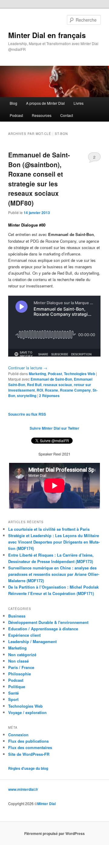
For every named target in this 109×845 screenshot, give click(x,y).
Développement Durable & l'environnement (48, 622)
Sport (13, 699)
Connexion (18, 735)
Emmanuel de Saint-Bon (51, 379)
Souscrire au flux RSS (27, 414)
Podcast (16, 115)
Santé (13, 693)
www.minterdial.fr (23, 789)
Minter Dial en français (47, 35)
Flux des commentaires (30, 747)
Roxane (51, 390)
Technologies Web (79, 373)
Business (16, 616)
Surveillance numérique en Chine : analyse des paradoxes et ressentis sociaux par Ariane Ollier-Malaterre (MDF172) (53, 574)
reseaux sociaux (57, 384)
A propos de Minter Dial (45, 103)
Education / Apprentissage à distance (43, 629)
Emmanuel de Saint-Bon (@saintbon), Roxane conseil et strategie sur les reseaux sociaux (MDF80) (39, 178)
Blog (13, 103)
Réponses (49, 395)
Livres (79, 103)
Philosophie (19, 674)
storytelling (26, 395)
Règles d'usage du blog (28, 768)
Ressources (41, 115)
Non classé (18, 661)
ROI (40, 390)
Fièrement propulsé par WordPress (54, 833)
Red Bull (34, 384)
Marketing (37, 373)
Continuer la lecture (27, 368)
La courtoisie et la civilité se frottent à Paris (49, 529)
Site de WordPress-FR (28, 754)
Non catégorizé (22, 654)
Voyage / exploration (27, 712)
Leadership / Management (32, 641)
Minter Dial (46, 803)
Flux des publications (28, 741)
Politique (16, 686)
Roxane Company (75, 390)
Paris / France (21, 667)
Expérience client (24, 635)
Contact (66, 115)
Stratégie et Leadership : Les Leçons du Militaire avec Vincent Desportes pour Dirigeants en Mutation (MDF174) (54, 542)
